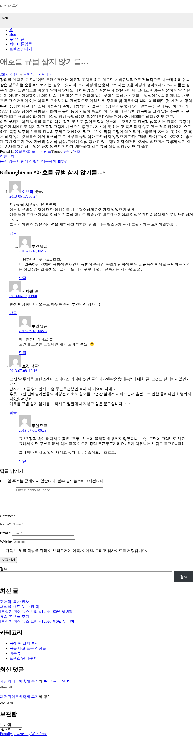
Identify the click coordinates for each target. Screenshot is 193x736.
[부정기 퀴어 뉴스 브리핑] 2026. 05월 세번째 (36, 611)
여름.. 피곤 (9, 156)
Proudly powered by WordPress (23, 734)
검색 (4, 569)
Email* (5, 533)
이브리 (27, 192)
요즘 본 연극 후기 (14, 616)
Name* (5, 524)
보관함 (5, 725)
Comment (7, 516)
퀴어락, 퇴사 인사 (14, 602)
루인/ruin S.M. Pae (37, 74)
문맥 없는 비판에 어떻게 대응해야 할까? (33, 161)
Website (6, 542)
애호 (76, 151)
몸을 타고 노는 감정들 (33, 151)
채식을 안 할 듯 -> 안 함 (19, 607)
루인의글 (16, 39)
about (13, 35)
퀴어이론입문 (20, 44)
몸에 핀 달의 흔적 (24, 643)
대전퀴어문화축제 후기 (19, 681)
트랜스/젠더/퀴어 (23, 658)
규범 (67, 151)
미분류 (15, 653)
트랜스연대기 (20, 49)
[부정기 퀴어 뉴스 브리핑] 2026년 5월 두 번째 (37, 621)
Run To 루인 (10, 6)
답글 (13, 233)
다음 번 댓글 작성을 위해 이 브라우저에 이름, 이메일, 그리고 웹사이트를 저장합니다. (76, 551)
